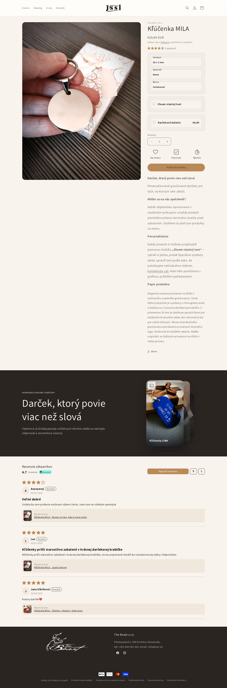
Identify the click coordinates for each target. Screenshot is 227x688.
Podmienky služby (136, 680)
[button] (187, 8)
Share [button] (154, 351)
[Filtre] (193, 471)
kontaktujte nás (158, 271)
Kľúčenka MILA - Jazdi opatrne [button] (50, 567)
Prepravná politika (155, 680)
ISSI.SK (51, 680)
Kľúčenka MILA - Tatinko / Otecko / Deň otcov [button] (58, 610)
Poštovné (165, 42)
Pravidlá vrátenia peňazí (82, 680)
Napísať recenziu (168, 471)
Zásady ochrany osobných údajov (110, 680)
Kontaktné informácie (176, 680)
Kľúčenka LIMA (159, 440)
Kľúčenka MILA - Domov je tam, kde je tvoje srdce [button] (60, 517)
